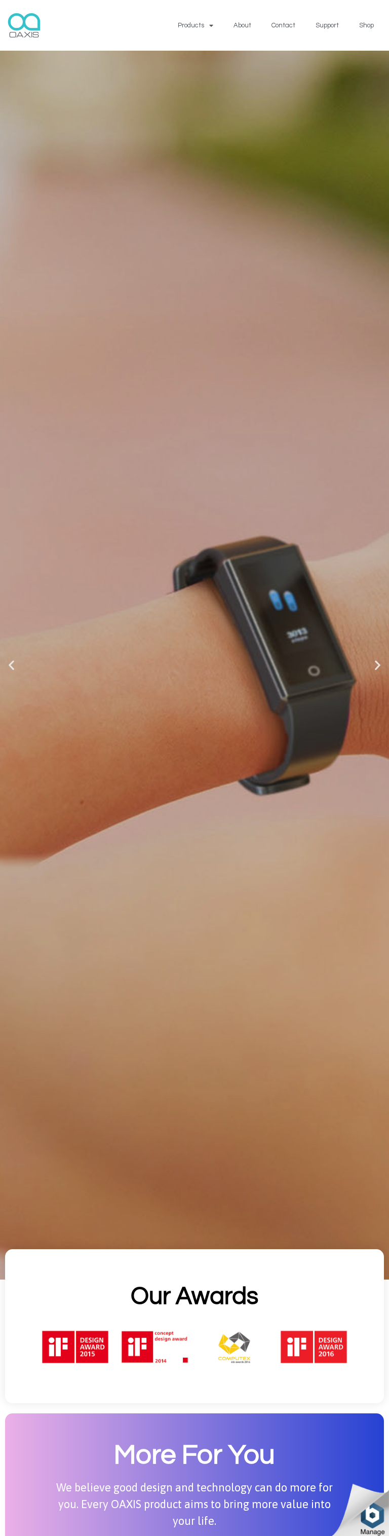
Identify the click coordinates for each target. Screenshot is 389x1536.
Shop (366, 25)
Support (327, 25)
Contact (283, 25)
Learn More (195, 701)
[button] (11, 665)
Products (191, 25)
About (242, 25)
